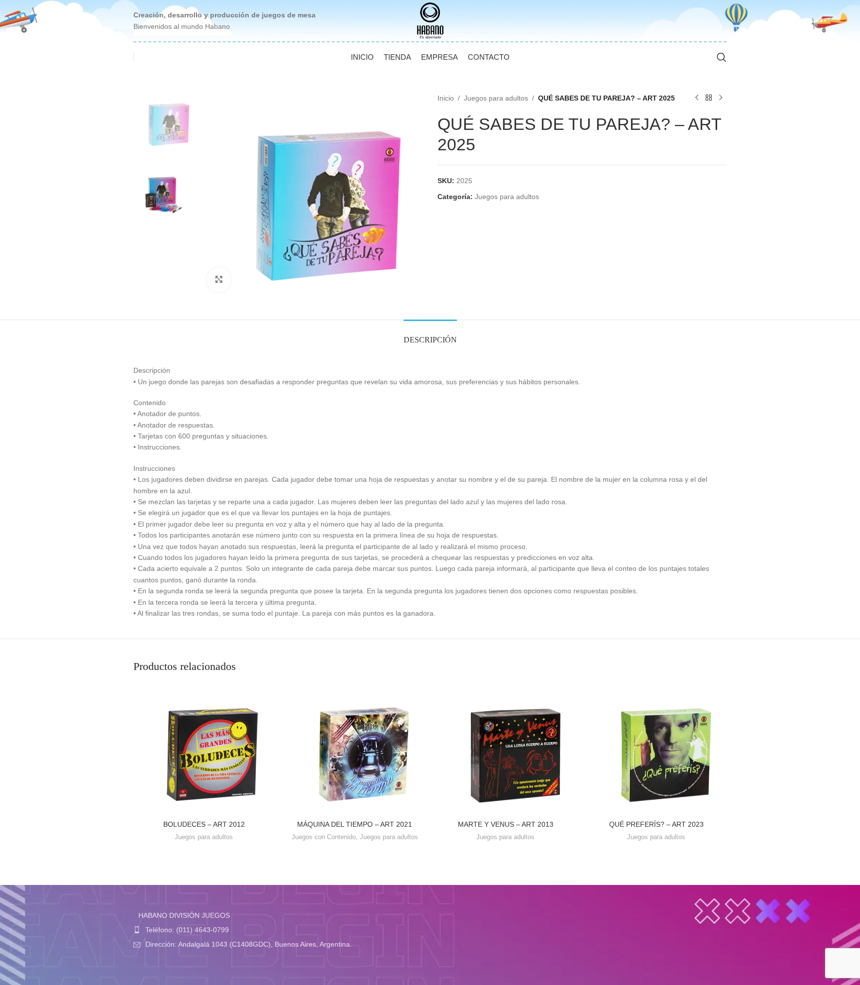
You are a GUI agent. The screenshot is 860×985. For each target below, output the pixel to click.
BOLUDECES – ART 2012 (204, 824)
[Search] (722, 57)
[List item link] (279, 929)
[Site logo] (430, 20)
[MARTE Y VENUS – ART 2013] (505, 749)
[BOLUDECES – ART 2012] (203, 749)
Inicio (445, 98)
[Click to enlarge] (219, 279)
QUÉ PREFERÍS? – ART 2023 (656, 824)
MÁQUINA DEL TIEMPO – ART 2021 (354, 824)
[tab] (430, 335)
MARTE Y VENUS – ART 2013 (505, 824)
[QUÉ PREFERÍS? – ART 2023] (656, 749)
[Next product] (721, 98)
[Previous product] (697, 98)
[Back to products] (709, 98)
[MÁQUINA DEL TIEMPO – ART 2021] (354, 749)
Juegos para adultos (496, 98)
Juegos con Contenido (324, 837)
